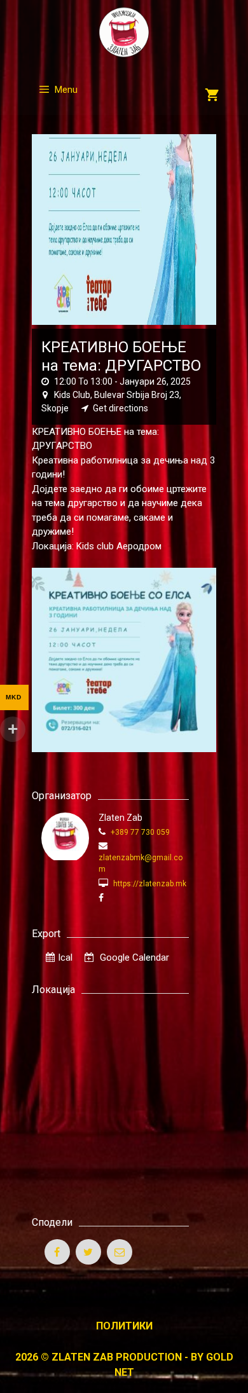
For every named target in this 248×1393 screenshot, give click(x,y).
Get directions (120, 408)
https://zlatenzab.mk (148, 883)
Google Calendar (133, 957)
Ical (65, 957)
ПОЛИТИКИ (124, 1326)
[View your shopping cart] (212, 96)
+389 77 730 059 (139, 832)
